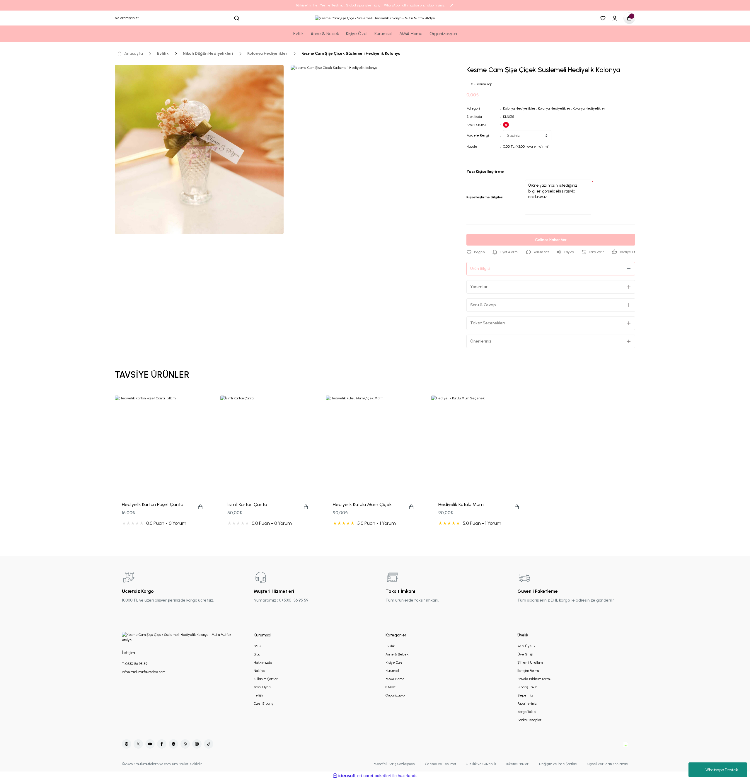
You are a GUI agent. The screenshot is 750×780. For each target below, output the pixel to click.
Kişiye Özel (394, 662)
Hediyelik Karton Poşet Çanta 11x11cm (152, 505)
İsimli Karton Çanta (247, 504)
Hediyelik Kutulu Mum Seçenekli (461, 505)
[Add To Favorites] (475, 252)
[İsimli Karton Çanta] (269, 445)
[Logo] (375, 18)
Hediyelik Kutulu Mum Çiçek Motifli (362, 505)
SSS (257, 646)
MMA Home (395, 679)
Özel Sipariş (263, 703)
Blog (257, 654)
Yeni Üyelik (526, 646)
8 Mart (391, 687)
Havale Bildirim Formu (534, 679)
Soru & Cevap (483, 304)
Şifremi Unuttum (530, 662)
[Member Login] (615, 18)
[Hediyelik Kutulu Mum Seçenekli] (480, 445)
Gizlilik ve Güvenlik (481, 764)
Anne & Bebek (397, 654)
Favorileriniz (527, 703)
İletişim (259, 695)
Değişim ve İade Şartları (558, 764)
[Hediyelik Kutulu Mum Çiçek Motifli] (375, 445)
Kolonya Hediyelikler (519, 108)
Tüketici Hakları (517, 764)
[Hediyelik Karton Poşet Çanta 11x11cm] (164, 445)
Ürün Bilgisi (480, 268)
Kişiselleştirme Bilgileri (484, 197)
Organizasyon (396, 695)
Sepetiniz (525, 695)
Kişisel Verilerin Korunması (607, 764)
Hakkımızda (263, 662)
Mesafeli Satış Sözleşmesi (394, 764)
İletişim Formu (528, 671)
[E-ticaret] (374, 776)
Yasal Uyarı (262, 687)
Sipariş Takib (527, 687)
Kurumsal (392, 671)
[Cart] (629, 18)
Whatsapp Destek (721, 769)
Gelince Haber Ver (551, 240)
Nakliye (259, 671)
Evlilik (390, 646)
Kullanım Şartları (266, 679)
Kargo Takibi (526, 712)
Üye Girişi (525, 654)
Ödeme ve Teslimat (440, 764)
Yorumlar (479, 286)
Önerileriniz (481, 341)
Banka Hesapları (529, 720)
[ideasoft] (344, 776)
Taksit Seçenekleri (487, 323)
